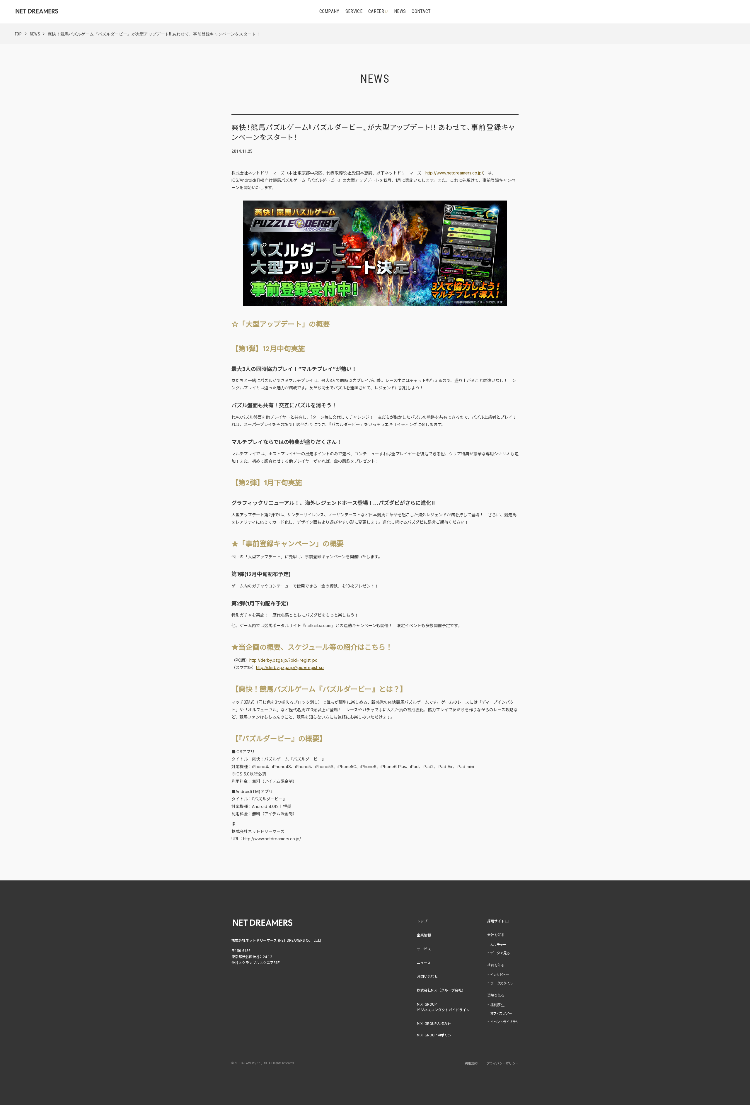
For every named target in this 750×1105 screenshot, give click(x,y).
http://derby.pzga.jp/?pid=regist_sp (290, 667)
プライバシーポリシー (502, 1063)
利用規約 (471, 1063)
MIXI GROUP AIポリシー (436, 1034)
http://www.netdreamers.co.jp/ (454, 172)
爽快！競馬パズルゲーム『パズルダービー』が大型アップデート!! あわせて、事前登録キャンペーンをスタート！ (154, 34)
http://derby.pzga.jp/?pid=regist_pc (283, 660)
